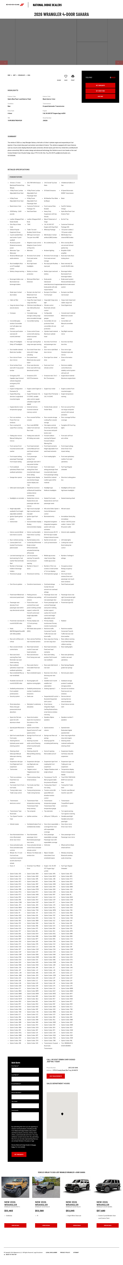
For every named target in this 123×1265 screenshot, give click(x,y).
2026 (28, 75)
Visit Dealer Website (56, 1076)
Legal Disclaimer (51, 1252)
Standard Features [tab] (16, 177)
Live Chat (100, 96)
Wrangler (21, 75)
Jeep (14, 75)
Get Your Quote (100, 85)
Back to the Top (11, 1254)
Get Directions (100, 91)
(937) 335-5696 (73, 1067)
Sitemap (76, 1252)
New (9, 75)
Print (73, 78)
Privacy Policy (65, 1252)
